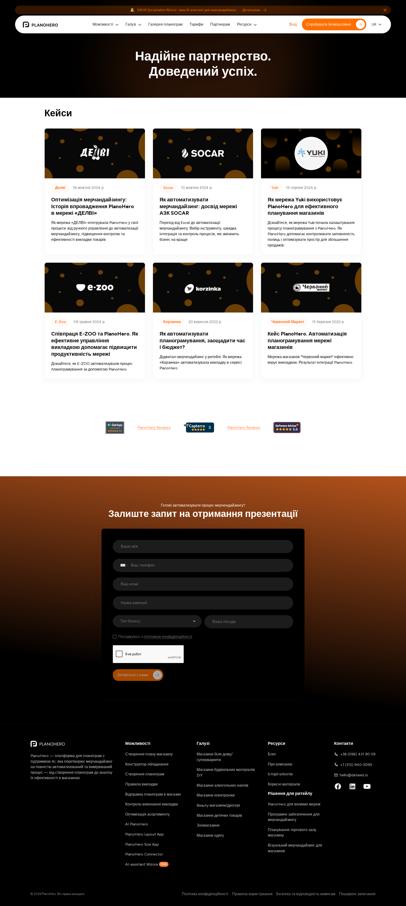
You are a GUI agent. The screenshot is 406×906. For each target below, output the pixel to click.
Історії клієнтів (280, 774)
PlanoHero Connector (144, 854)
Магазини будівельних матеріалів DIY (226, 772)
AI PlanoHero (136, 824)
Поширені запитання (357, 894)
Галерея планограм (165, 24)
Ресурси (244, 24)
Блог (272, 754)
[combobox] (121, 565)
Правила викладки (141, 784)
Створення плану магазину (149, 754)
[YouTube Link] (367, 786)
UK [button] (373, 24)
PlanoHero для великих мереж (294, 804)
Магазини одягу (210, 835)
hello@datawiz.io (354, 775)
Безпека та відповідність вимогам (305, 894)
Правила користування (252, 894)
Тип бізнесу (130, 621)
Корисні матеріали (284, 784)
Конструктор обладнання (146, 764)
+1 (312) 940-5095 (356, 764)
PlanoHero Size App (142, 844)
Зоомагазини (208, 825)
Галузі (130, 24)
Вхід (293, 24)
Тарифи (196, 24)
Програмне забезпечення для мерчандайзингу (294, 817)
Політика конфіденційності (205, 894)
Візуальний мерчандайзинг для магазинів (295, 848)
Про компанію (280, 764)
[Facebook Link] (338, 786)
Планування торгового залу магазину (292, 833)
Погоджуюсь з (155, 636)
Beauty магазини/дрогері (218, 805)
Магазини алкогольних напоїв (222, 785)
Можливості (103, 24)
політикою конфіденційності (168, 636)
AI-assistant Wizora (146, 864)
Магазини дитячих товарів (219, 815)
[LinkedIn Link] (352, 786)
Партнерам (220, 24)
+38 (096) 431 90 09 (357, 754)
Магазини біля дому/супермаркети (215, 757)
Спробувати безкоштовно (328, 24)
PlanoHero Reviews (154, 427)
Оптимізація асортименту (147, 814)
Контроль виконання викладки (151, 804)
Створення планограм (144, 774)
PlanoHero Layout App (144, 834)
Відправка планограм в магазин (153, 794)
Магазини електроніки (216, 795)
